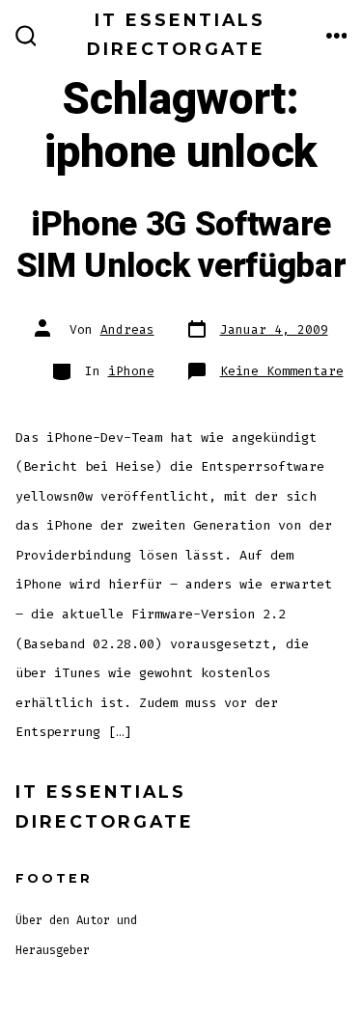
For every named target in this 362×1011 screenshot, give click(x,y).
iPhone (131, 371)
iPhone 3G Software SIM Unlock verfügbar (181, 245)
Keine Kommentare (282, 371)
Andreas (127, 329)
